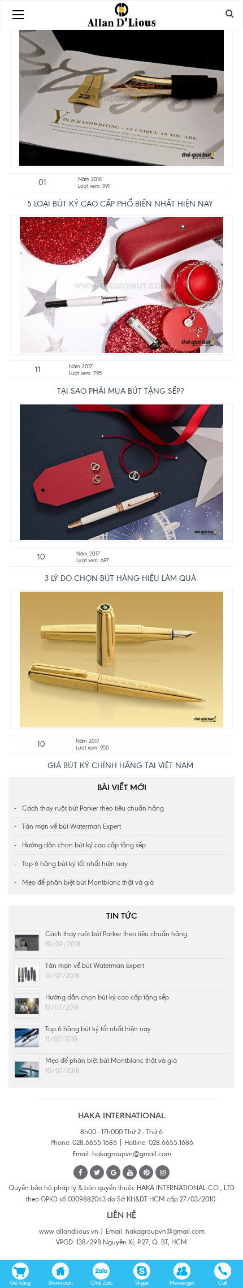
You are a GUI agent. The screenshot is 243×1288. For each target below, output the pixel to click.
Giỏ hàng (20, 1283)
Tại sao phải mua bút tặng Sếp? (120, 391)
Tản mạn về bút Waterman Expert (71, 826)
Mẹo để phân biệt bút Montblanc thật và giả (88, 882)
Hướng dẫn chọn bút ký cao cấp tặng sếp (84, 845)
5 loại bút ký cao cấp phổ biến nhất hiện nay (120, 204)
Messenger (182, 1283)
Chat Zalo (101, 1283)
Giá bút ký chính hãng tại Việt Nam (120, 765)
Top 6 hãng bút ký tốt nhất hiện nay (75, 864)
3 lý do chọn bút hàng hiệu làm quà (120, 578)
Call (222, 1283)
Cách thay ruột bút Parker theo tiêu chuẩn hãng (93, 808)
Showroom (61, 1283)
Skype (142, 1283)
